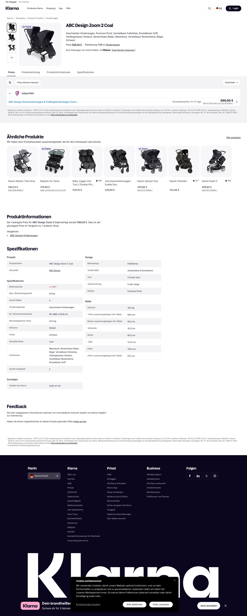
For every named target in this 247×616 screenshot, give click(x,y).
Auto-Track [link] (72, 514)
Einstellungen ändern (88, 604)
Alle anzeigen (233, 137)
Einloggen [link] (111, 479)
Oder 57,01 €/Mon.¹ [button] (145, 190)
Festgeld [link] (111, 510)
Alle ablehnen (135, 604)
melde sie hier (79, 421)
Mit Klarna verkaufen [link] (156, 483)
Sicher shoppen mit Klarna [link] (119, 505)
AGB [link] (69, 483)
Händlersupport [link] (154, 474)
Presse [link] (70, 488)
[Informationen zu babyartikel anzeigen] (10, 93)
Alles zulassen (161, 604)
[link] (189, 475)
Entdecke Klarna (35, 8)
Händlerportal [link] (153, 479)
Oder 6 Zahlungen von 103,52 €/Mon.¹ (218, 103)
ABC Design (54, 270)
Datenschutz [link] (73, 496)
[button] (219, 8)
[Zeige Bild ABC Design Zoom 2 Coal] (11, 27)
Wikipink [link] (71, 527)
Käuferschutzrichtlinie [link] (117, 496)
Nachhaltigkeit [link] (74, 501)
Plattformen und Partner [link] (158, 496)
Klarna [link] (10, 18)
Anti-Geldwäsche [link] (75, 510)
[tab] (11, 72)
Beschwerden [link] (113, 501)
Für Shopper (11, 2)
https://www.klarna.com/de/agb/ (64, 115)
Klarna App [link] (112, 488)
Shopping (50, 8)
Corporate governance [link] (77, 540)
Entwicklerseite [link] (154, 488)
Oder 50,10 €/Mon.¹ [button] (209, 190)
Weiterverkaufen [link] (75, 505)
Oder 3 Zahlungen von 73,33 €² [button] (53, 190)
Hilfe (68, 8)
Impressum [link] (72, 523)
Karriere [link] (71, 479)
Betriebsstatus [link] (153, 492)
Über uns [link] (71, 474)
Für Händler (24, 2)
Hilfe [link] (109, 474)
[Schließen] (174, 580)
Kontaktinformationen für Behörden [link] (83, 536)
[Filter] (10, 82)
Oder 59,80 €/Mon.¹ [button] (16, 190)
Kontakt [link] (71, 531)
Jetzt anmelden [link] (208, 605)
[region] (124, 594)
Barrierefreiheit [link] (74, 518)
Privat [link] (111, 468)
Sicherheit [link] (72, 492)
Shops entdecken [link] (115, 492)
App (61, 8)
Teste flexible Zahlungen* (123, 50)
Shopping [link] (20, 18)
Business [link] (153, 468)
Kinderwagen (113, 44)
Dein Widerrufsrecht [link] (116, 518)
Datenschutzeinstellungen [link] (119, 514)
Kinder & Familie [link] (35, 18)
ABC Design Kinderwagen (24, 235)
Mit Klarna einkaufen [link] (116, 483)
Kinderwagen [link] (52, 18)
